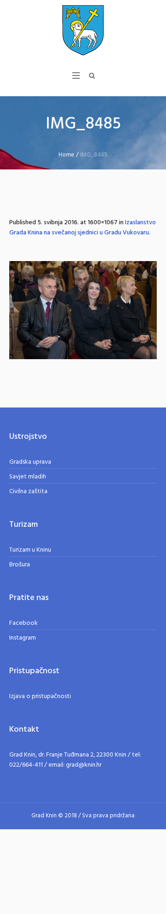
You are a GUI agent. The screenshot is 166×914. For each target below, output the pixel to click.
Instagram (22, 638)
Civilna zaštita (28, 491)
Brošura (19, 564)
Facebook (23, 623)
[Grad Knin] (83, 30)
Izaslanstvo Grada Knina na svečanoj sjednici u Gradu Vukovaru (82, 227)
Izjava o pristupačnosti (40, 696)
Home (66, 155)
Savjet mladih (27, 477)
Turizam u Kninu (30, 550)
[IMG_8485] (83, 310)
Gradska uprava (30, 462)
